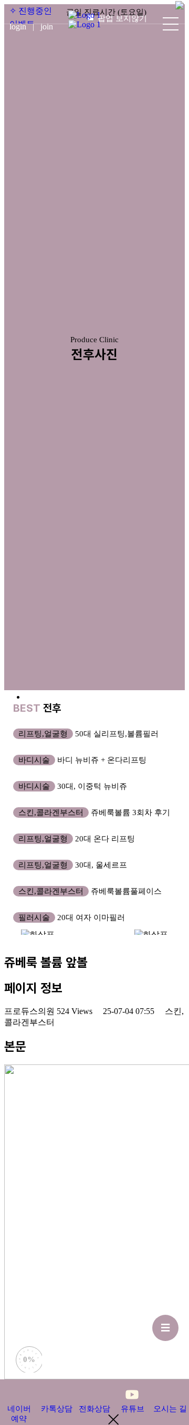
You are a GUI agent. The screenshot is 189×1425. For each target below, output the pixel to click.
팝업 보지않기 (122, 18)
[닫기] (179, 7)
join (46, 26)
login (23, 26)
